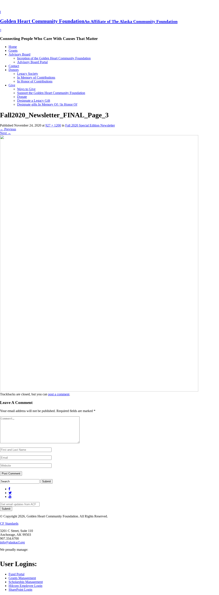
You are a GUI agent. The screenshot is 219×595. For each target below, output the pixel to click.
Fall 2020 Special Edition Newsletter (90, 125)
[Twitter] (10, 493)
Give (12, 85)
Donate (22, 97)
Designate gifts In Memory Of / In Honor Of (47, 104)
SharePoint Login (20, 589)
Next (5, 133)
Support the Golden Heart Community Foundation (51, 93)
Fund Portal (16, 574)
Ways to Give (26, 89)
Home (13, 47)
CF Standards (9, 523)
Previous (8, 129)
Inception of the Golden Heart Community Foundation (54, 58)
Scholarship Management (26, 582)
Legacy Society (27, 73)
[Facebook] (9, 489)
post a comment (58, 394)
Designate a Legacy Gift (33, 100)
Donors (14, 70)
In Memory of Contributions (36, 77)
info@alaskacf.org (12, 542)
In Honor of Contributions (34, 81)
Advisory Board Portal (32, 62)
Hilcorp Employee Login (25, 586)
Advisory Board (19, 54)
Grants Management (22, 578)
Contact (14, 66)
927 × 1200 (53, 125)
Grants (13, 50)
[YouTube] (10, 496)
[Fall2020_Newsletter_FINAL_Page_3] (99, 390)
